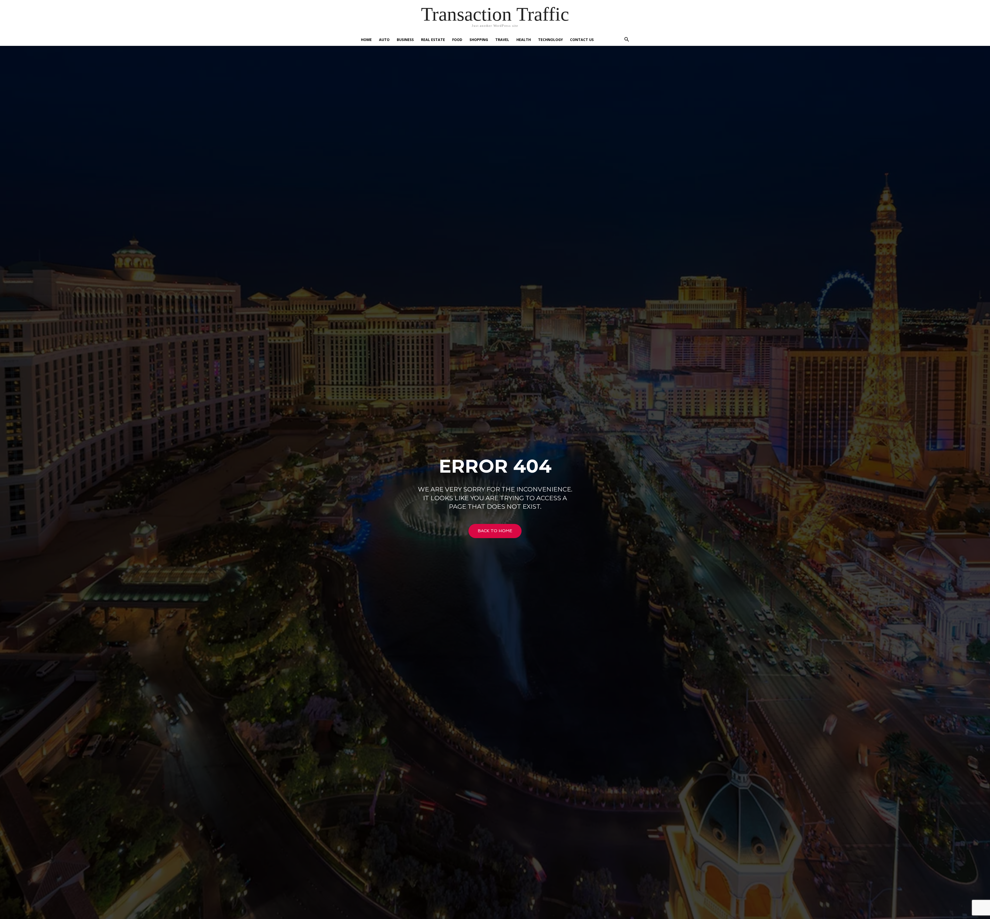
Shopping (478, 39)
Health (523, 39)
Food (457, 39)
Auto (384, 39)
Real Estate (433, 39)
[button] (626, 40)
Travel (502, 39)
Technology (550, 39)
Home (366, 39)
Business (405, 39)
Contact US (582, 39)
